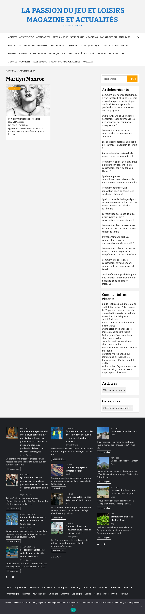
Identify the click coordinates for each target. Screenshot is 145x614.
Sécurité (89, 53)
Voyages (87, 62)
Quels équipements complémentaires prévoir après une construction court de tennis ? (119, 179)
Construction (108, 37)
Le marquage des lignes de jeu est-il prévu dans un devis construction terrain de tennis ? (119, 217)
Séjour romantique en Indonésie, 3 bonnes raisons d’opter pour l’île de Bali (118, 358)
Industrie (29, 45)
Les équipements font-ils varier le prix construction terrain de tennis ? (119, 145)
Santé (78, 53)
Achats (12, 37)
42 (13, 577)
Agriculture (26, 37)
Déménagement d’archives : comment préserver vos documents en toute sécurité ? (118, 240)
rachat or (106, 366)
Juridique (93, 45)
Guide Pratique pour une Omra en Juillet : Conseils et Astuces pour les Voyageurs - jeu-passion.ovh (119, 307)
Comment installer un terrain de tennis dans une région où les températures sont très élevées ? (119, 251)
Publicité (66, 53)
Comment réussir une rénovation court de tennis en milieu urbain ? (78, 529)
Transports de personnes (64, 62)
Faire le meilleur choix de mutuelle (117, 330)
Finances (124, 37)
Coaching (92, 37)
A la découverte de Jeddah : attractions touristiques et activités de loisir (119, 316)
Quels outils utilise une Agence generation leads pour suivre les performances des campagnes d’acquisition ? (118, 120)
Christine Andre (110, 353)
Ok (73, 610)
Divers (42, 53)
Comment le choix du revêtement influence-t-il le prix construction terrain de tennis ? (119, 228)
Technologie (116, 53)
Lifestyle (107, 45)
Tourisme (24, 62)
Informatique (45, 45)
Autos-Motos (60, 37)
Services (101, 53)
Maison (23, 53)
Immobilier (14, 45)
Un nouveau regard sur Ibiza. (124, 431)
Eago (14, 125)
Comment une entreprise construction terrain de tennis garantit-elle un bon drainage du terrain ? (118, 264)
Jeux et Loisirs (77, 45)
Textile (12, 62)
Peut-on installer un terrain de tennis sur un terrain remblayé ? (118, 155)
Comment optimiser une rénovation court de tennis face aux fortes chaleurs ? (118, 190)
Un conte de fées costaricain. (124, 460)
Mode (33, 53)
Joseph (106, 341)
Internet (61, 45)
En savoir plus (13, 469)
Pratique (53, 53)
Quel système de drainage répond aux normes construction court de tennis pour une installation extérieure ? (119, 204)
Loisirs (12, 53)
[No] (141, 606)
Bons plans (77, 37)
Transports (39, 62)
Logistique (121, 45)
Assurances (43, 37)
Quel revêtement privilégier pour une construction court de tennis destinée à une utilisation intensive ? (119, 279)
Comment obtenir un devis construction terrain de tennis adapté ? (117, 133)
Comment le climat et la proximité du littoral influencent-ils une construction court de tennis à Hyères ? (119, 166)
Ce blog (106, 335)
